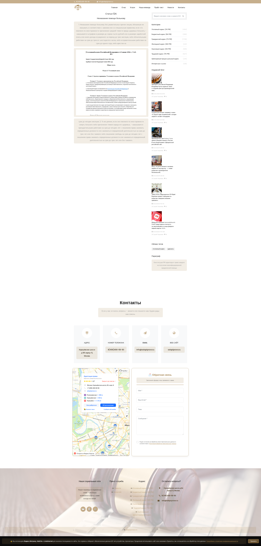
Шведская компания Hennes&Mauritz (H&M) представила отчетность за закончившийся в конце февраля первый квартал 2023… (163, 225)
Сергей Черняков (158, 96)
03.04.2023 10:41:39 (158, 120)
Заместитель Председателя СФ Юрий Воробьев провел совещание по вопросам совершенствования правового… (163, 197)
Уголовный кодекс (159, 249)
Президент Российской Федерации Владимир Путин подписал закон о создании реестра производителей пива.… (163, 87)
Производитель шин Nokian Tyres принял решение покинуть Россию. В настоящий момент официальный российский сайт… (163, 141)
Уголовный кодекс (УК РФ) (169, 29)
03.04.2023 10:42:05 (159, 94)
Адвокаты (171, 249)
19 (166, 96)
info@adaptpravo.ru (106, 2)
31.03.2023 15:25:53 (158, 148)
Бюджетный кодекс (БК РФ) (169, 34)
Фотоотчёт (118, 492)
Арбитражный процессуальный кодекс (169, 59)
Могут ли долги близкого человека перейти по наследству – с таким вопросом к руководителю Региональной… (162, 169)
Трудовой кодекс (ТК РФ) (169, 54)
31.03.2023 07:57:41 (158, 204)
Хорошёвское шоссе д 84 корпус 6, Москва (87, 352)
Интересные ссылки (169, 64)
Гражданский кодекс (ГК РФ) (169, 39)
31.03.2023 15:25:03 (158, 176)
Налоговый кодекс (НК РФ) (169, 49)
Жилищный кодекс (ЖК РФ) (169, 44)
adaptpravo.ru (174, 349)
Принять (253, 541)
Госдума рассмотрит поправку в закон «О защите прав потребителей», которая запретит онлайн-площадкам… (164, 114)
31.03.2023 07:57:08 (159, 232)
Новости (117, 488)
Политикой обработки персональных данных (162, 444)
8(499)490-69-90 (83, 2)
